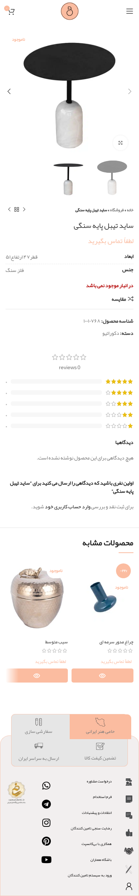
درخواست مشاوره (99, 781)
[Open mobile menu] (129, 11)
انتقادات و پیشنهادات (97, 812)
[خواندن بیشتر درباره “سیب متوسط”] (37, 675)
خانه (130, 210)
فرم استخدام (102, 797)
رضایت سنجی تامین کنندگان (91, 828)
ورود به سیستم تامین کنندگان (90, 875)
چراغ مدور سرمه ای (116, 641)
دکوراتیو (110, 333)
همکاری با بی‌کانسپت (97, 844)
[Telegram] (46, 804)
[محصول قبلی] (24, 209)
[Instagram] (46, 823)
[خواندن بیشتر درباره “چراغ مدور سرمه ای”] (103, 675)
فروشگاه (117, 210)
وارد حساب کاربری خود (67, 506)
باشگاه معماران (101, 859)
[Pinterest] (46, 841)
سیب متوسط (56, 641)
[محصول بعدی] (9, 209)
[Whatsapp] (46, 786)
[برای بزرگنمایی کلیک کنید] (120, 142)
